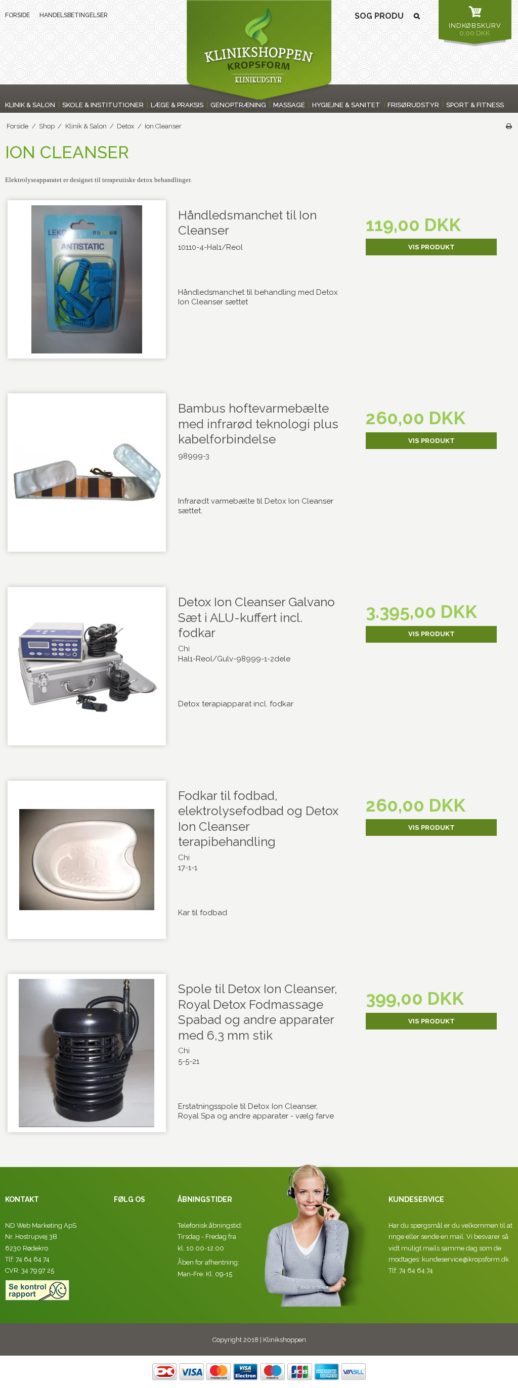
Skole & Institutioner (103, 105)
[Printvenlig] (509, 126)
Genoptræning (238, 105)
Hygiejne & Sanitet (346, 105)
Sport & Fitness (475, 105)
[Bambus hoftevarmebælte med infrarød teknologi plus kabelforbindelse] (87, 474)
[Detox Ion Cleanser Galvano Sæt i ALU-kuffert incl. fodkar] (87, 668)
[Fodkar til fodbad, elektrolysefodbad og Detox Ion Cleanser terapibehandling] (87, 862)
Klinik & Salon (30, 105)
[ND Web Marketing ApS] (259, 50)
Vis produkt (431, 247)
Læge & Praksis (177, 105)
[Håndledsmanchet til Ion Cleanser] (87, 281)
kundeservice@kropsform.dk (465, 1259)
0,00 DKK (475, 29)
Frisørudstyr (413, 105)
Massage (289, 105)
